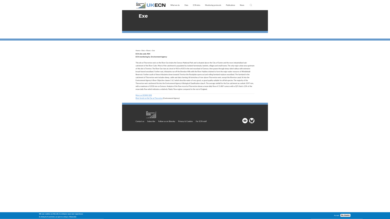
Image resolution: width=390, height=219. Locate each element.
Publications (230, 5)
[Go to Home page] (151, 5)
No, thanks (345, 215)
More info (72, 217)
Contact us (140, 121)
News (242, 5)
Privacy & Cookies (185, 121)
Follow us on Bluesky (166, 121)
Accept (336, 215)
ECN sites (196, 5)
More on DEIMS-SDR (144, 95)
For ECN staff (201, 121)
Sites (143, 50)
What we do (175, 5)
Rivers (148, 50)
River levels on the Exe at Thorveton (149, 98)
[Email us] (245, 120)
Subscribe (151, 121)
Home (138, 50)
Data (186, 5)
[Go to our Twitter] (251, 120)
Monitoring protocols (213, 5)
